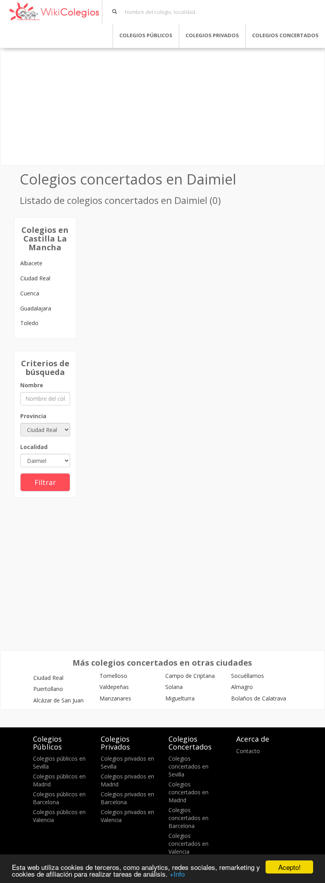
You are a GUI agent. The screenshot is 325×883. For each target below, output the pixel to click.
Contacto (248, 751)
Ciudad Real (35, 278)
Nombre (31, 385)
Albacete (31, 263)
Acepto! (289, 867)
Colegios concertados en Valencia (188, 843)
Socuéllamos (247, 675)
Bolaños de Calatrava (258, 698)
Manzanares (115, 698)
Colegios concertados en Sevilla (188, 766)
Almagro (242, 687)
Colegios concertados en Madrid (188, 792)
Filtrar (45, 482)
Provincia (33, 416)
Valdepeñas (114, 687)
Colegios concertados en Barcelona (188, 818)
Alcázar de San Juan (58, 700)
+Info (177, 874)
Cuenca (29, 293)
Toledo (29, 323)
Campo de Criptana (190, 675)
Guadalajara (35, 308)
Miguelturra (180, 698)
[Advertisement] (162, 107)
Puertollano (48, 689)
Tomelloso (113, 675)
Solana (174, 687)
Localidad (34, 447)
